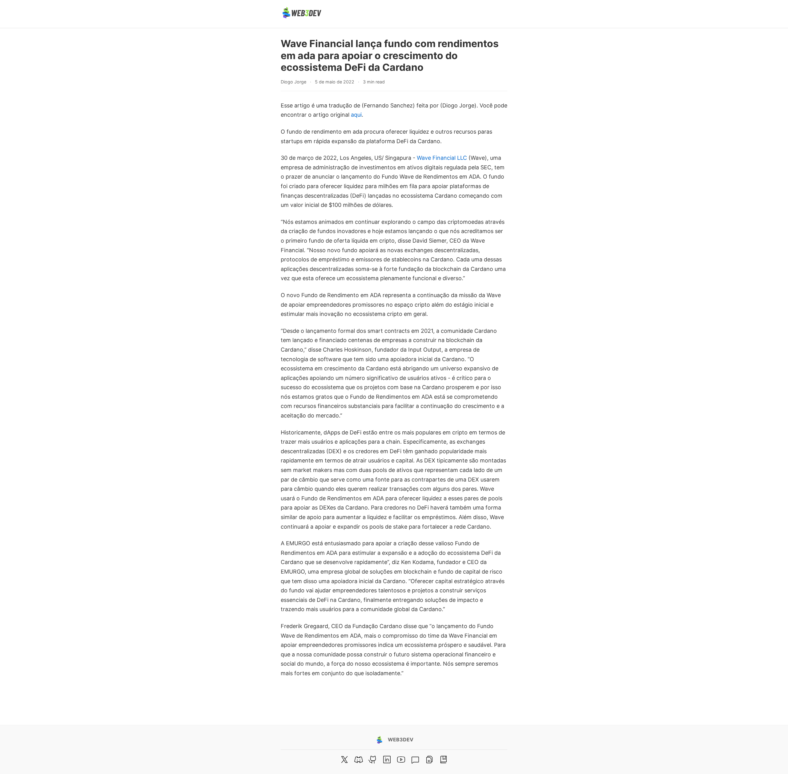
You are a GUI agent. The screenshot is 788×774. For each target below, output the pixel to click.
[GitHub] (372, 759)
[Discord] (358, 759)
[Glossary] (443, 759)
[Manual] (429, 759)
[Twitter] (344, 759)
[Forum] (415, 759)
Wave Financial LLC (442, 158)
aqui (356, 114)
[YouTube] (401, 759)
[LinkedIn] (387, 759)
